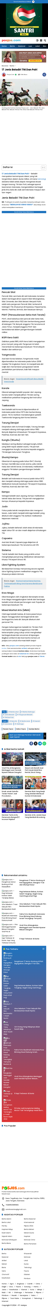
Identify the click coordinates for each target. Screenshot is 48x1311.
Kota (32, 1289)
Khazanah (28, 1253)
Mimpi (39, 1289)
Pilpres (38, 1292)
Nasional (5, 1257)
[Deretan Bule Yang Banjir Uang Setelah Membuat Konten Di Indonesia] (35, 782)
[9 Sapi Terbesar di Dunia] (10, 939)
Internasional (29, 1222)
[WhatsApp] (44, 743)
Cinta (38, 1284)
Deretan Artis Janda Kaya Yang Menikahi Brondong (35, 816)
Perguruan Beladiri (25, 715)
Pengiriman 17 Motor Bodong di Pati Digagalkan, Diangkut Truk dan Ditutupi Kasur (32, 882)
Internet (5, 1301)
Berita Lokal (14, 712)
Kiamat (24, 1289)
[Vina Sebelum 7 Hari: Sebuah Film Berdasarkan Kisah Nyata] (10, 905)
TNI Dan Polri (9, 717)
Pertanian (29, 1292)
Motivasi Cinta (29, 1240)
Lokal (26, 1260)
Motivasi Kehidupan (9, 1240)
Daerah (37, 721)
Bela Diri (14, 721)
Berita (4, 1253)
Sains (4, 1271)
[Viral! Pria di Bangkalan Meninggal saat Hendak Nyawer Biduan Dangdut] (12, 759)
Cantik (29, 1284)
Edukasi (27, 1274)
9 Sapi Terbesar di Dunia (29, 939)
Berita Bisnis (6, 1243)
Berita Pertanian (30, 1244)
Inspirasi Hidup (7, 1229)
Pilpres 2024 (28, 1226)
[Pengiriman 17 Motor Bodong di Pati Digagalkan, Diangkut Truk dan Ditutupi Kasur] (10, 882)
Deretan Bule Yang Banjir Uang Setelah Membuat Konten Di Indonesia (35, 793)
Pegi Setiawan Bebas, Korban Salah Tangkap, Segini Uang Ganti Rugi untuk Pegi (31, 893)
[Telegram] (40, 743)
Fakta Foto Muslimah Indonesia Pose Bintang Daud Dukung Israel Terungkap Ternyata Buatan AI (32, 917)
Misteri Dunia (29, 1233)
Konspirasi (26, 1298)
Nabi (3, 1292)
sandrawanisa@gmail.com (16, 1209)
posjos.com (10, 74)
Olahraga (20, 724)
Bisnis (4, 1267)
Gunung (27, 1287)
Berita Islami (6, 1219)
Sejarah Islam (7, 1236)
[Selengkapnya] (43, 949)
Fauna (26, 1271)
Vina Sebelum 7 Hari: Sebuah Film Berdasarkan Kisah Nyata (32, 905)
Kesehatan (6, 1278)
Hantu (36, 1287)
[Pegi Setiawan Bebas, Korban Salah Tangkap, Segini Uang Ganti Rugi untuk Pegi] (10, 894)
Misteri (4, 1264)
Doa (11, 1287)
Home (4, 1284)
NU (10, 1292)
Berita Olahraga (29, 712)
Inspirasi (27, 1236)
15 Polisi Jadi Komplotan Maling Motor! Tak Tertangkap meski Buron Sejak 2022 (29, 1109)
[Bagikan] (44, 75)
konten (4, 648)
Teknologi (27, 1267)
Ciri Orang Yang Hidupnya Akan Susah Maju (27, 1028)
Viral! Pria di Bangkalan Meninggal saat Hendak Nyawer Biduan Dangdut (12, 770)
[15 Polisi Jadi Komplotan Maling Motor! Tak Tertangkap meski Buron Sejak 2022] (8, 1109)
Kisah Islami (6, 1233)
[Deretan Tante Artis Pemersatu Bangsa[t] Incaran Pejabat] (12, 806)
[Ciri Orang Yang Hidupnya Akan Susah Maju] (8, 1028)
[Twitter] (36, 743)
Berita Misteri (29, 1229)
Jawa (4, 1289)
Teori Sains (14, 1298)
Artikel (4, 1260)
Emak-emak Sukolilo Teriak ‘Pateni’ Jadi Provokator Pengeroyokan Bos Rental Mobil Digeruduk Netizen (12, 793)
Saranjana (24, 1295)
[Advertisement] (24, 138)
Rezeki (14, 1295)
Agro (12, 1284)
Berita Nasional (29, 1219)
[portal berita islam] (24, 20)
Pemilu (4, 1226)
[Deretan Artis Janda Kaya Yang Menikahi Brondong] (35, 806)
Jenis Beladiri (9, 715)
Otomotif (5, 1274)
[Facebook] (31, 743)
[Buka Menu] (41, 40)
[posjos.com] (11, 40)
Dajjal (4, 1287)
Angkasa (20, 1284)
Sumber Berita (34, 729)
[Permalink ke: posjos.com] (4, 75)
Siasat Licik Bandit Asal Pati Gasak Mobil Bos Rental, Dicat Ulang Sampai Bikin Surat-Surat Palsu (35, 770)
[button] (37, 40)
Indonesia (8, 724)
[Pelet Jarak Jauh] (24, 56)
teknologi (42, 179)
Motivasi (27, 1257)
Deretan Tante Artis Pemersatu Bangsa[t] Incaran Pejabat (11, 817)
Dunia (26, 1264)
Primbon (27, 1278)
